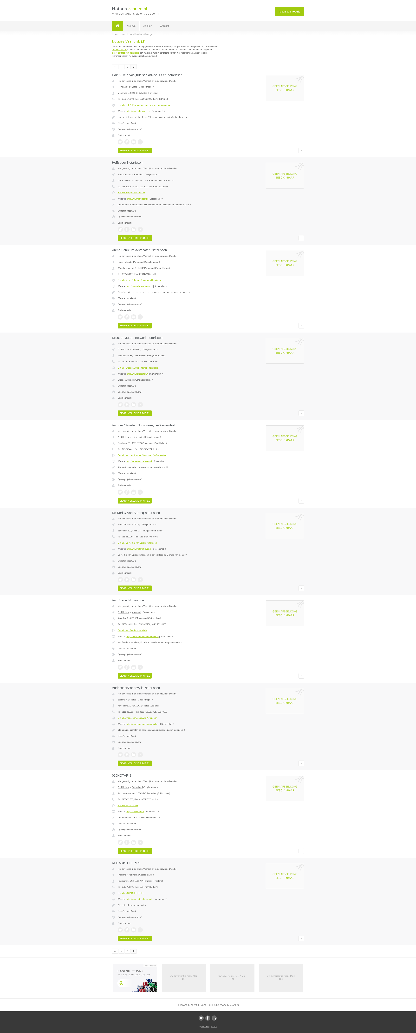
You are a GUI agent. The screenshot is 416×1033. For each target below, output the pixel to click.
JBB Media (205, 1026)
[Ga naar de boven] (301, 150)
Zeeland (121, 700)
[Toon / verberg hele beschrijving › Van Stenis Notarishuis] (168, 642)
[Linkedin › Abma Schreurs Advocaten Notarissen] (133, 317)
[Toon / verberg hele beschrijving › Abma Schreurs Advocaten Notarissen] (168, 292)
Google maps (146, 87)
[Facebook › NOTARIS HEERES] (127, 929)
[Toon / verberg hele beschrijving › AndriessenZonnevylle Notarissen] (168, 730)
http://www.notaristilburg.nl (139, 549)
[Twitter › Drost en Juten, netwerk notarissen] (120, 404)
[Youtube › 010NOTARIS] (140, 842)
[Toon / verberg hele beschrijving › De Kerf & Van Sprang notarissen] (168, 555)
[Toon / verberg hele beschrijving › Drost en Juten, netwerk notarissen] (168, 380)
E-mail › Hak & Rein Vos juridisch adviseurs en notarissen (145, 105)
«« (115, 67)
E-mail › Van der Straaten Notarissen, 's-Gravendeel (142, 455)
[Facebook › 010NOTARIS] (127, 842)
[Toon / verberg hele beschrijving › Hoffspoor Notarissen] (168, 204)
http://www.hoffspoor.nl (137, 199)
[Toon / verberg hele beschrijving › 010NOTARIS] (168, 817)
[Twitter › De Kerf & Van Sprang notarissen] (120, 579)
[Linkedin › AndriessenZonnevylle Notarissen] (133, 754)
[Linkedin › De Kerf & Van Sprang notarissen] (133, 579)
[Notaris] (117, 26)
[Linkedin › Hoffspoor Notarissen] (133, 229)
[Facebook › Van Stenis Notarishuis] (127, 667)
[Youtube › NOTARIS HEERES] (140, 929)
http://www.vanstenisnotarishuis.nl (143, 636)
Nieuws (131, 26)
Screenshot (158, 111)
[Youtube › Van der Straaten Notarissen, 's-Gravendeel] (140, 492)
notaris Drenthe (120, 49)
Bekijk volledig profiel (135, 150)
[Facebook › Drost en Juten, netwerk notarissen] (127, 404)
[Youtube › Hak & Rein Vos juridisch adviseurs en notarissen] (140, 142)
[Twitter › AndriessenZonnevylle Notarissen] (120, 754)
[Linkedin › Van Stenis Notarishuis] (133, 667)
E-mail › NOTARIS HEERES (131, 893)
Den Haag (136, 349)
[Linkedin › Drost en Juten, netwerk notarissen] (133, 404)
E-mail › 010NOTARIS (128, 805)
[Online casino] (137, 979)
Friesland (122, 875)
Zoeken (147, 26)
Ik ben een (289, 11)
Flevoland (122, 87)
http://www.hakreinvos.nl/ (138, 111)
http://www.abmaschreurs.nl (140, 286)
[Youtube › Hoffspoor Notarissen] (140, 229)
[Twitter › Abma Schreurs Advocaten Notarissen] (120, 317)
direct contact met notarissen (125, 53)
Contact (164, 26)
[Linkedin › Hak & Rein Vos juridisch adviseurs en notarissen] (133, 142)
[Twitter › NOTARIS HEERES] (120, 929)
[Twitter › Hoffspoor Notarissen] (120, 229)
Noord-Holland (124, 262)
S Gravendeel (138, 437)
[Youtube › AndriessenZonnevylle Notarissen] (140, 754)
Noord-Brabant (124, 174)
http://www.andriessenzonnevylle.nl (143, 724)
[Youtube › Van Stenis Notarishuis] (140, 667)
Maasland (136, 612)
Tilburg (137, 524)
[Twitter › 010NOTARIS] (120, 842)
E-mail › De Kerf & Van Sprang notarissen (137, 543)
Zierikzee (132, 700)
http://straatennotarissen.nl (139, 461)
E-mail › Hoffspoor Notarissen (131, 192)
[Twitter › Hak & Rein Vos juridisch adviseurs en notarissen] (120, 142)
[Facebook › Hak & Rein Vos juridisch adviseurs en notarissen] (127, 142)
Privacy (214, 1026)
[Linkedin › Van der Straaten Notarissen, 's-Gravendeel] (133, 492)
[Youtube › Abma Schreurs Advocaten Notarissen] (140, 317)
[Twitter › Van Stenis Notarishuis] (120, 667)
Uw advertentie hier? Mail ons (184, 977)
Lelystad (133, 87)
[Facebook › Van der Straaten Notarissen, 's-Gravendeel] (127, 492)
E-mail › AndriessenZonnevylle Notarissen (137, 718)
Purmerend (138, 262)
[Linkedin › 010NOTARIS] (133, 842)
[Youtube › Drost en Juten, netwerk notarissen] (140, 404)
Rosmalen (138, 174)
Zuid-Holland (123, 349)
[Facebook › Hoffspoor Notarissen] (127, 229)
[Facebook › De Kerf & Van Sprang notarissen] (127, 579)
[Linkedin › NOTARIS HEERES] (133, 929)
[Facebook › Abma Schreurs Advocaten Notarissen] (127, 317)
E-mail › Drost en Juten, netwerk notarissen (138, 368)
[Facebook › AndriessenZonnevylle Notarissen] (127, 754)
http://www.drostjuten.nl (138, 374)
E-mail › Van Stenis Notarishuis (132, 630)
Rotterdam (137, 787)
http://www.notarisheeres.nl (139, 899)
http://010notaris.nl (135, 811)
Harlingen (133, 875)
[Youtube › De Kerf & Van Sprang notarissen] (140, 579)
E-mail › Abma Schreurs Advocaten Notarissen (139, 280)
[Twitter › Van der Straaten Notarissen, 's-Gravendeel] (120, 492)
